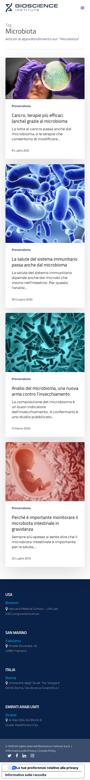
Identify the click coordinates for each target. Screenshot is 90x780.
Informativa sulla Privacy (21, 750)
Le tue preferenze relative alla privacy (47, 768)
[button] (82, 8)
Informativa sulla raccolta (25, 775)
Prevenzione (21, 106)
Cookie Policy (47, 750)
